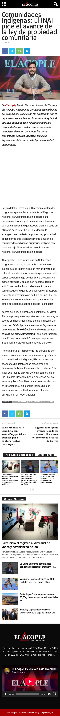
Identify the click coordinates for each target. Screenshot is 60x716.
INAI (30, 402)
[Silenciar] (49, 694)
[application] (30, 681)
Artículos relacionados (19, 454)
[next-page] (32, 489)
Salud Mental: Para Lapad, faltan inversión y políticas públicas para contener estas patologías (14, 436)
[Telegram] (27, 51)
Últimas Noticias (14, 499)
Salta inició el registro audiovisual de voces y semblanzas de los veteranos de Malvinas (10, 479)
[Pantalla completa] (54, 694)
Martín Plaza (40, 402)
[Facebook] (5, 51)
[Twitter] (12, 51)
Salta (50, 402)
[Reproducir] (5, 694)
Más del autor (46, 454)
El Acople (10, 105)
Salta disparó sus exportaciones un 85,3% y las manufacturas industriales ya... (39, 597)
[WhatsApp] (19, 51)
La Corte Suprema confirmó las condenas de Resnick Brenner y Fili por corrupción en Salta (29, 479)
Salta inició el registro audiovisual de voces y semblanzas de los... (26, 545)
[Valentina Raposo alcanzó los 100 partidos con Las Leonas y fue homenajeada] (49, 466)
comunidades (20, 402)
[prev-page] (28, 489)
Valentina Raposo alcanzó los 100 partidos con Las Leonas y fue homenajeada (47, 478)
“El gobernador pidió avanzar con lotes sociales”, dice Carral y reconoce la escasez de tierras (45, 434)
